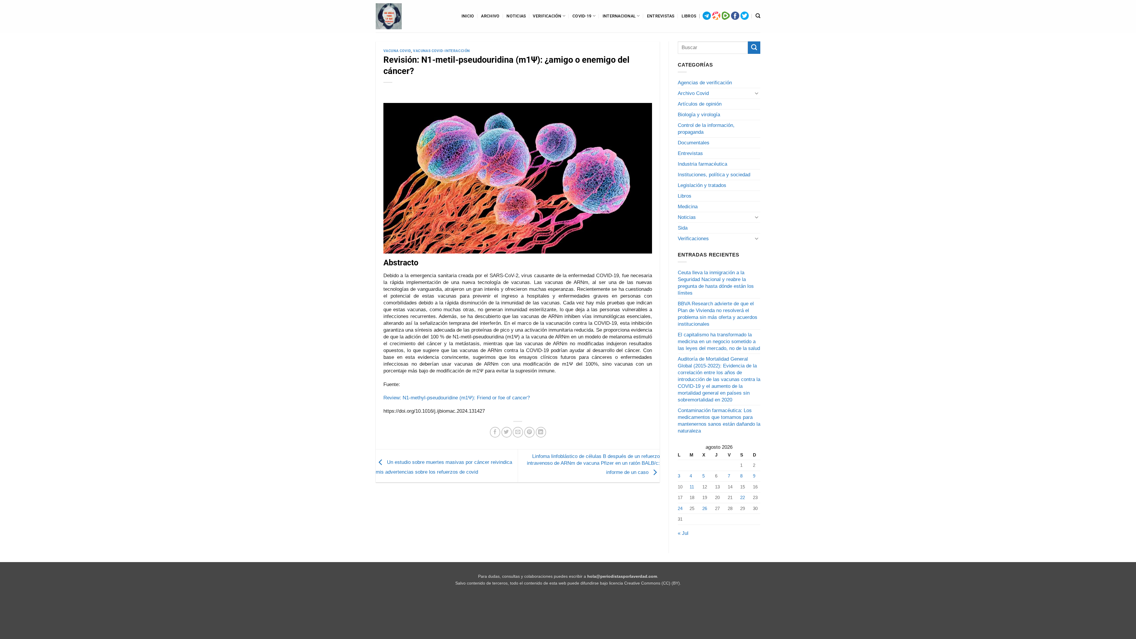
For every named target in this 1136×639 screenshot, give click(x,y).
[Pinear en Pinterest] (529, 432)
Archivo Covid (693, 93)
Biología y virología (699, 114)
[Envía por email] (518, 432)
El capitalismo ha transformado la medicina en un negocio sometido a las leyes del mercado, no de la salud (719, 341)
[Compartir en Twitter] (506, 432)
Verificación (547, 16)
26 (704, 508)
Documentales (693, 143)
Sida (683, 228)
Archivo (490, 16)
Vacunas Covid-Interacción (441, 51)
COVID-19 (581, 16)
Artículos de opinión (700, 104)
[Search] (758, 16)
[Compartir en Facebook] (495, 432)
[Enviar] (754, 47)
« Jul (683, 533)
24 (680, 508)
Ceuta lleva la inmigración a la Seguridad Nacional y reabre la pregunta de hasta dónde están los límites (716, 283)
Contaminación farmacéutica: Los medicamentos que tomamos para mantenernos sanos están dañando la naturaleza (719, 421)
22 (742, 497)
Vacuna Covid (397, 51)
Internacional (619, 16)
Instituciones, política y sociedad (714, 175)
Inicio (468, 16)
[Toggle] (756, 93)
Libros (689, 16)
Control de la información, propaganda (706, 128)
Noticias (516, 16)
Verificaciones (693, 238)
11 (692, 486)
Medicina (688, 206)
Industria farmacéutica (702, 164)
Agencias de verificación (705, 82)
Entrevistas (660, 16)
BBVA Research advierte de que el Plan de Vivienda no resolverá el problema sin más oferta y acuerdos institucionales (717, 314)
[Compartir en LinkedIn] (541, 432)
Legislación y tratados (702, 185)
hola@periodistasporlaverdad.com (622, 576)
